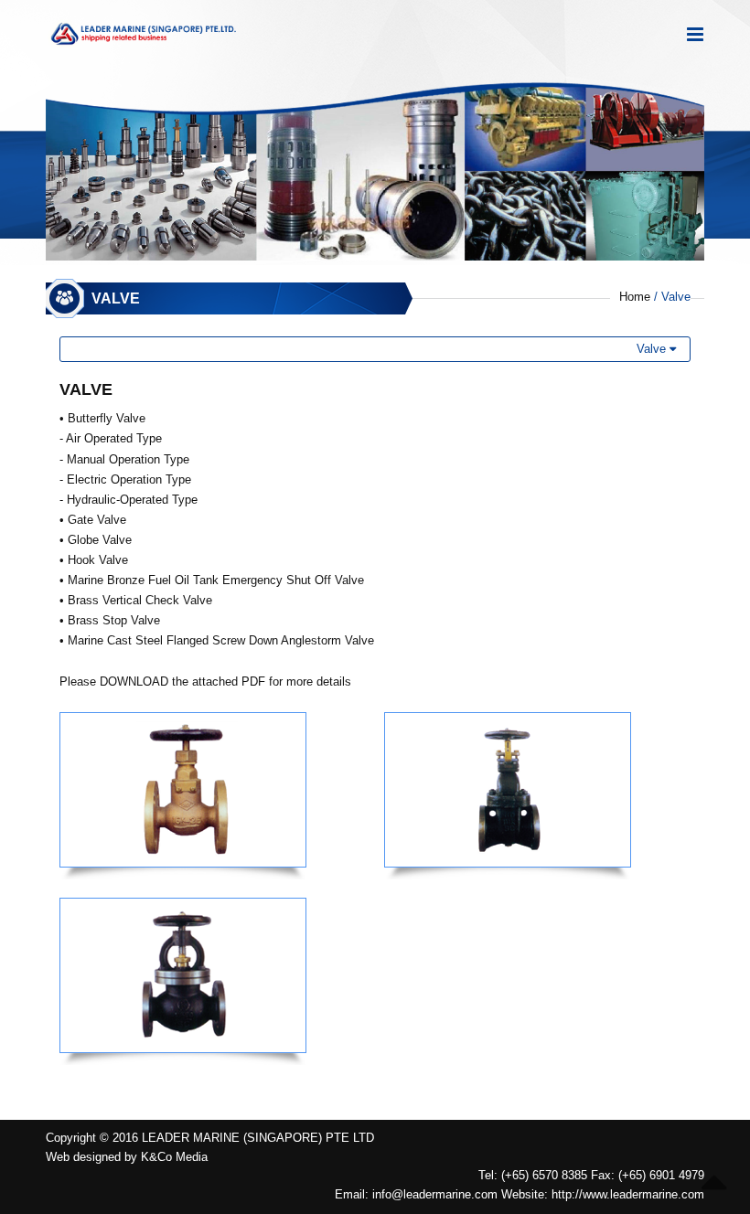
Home (634, 297)
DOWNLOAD (134, 681)
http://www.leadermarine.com (628, 1194)
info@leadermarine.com (435, 1194)
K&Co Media (174, 1157)
